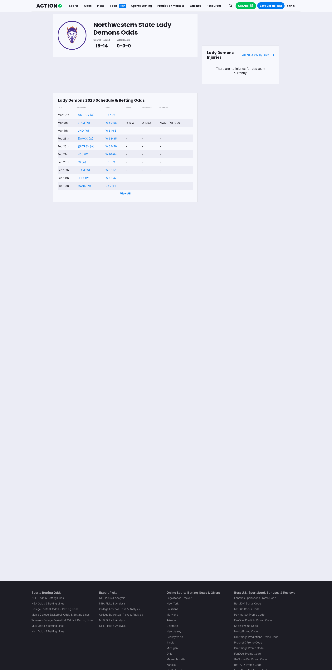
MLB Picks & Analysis (112, 620)
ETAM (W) (84, 122)
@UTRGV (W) (86, 114)
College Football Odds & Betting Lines (55, 609)
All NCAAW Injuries (255, 55)
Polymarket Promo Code (249, 614)
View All (125, 193)
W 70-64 (111, 154)
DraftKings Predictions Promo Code (256, 636)
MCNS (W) (84, 185)
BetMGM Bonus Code (247, 603)
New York (172, 603)
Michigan (172, 648)
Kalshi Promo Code (246, 625)
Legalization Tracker (179, 597)
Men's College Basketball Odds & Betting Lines (61, 614)
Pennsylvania (175, 636)
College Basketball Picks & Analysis (121, 614)
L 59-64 (110, 185)
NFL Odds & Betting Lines (48, 597)
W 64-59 (111, 146)
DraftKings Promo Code (249, 648)
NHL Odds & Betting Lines (48, 631)
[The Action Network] (49, 6)
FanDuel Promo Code (247, 653)
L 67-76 (110, 114)
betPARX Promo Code (247, 664)
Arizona (171, 620)
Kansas (171, 664)
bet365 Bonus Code (246, 609)
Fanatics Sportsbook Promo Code (255, 597)
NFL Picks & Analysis (112, 597)
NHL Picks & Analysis (112, 625)
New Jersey (174, 631)
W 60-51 (110, 170)
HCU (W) (83, 154)
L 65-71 (110, 162)
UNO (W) (83, 130)
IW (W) (82, 162)
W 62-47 (110, 177)
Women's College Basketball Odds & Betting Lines (62, 620)
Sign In (291, 5)
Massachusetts (176, 659)
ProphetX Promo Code (248, 642)
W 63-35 (111, 138)
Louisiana (172, 609)
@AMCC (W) (85, 138)
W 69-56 (111, 122)
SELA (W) (84, 177)
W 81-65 (110, 130)
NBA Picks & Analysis (112, 603)
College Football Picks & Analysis (119, 609)
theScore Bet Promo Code (250, 659)
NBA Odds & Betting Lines (48, 603)
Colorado (172, 625)
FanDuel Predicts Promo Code (253, 620)
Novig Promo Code (246, 631)
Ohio (169, 653)
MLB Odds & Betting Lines (48, 625)
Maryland (172, 614)
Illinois (170, 642)
